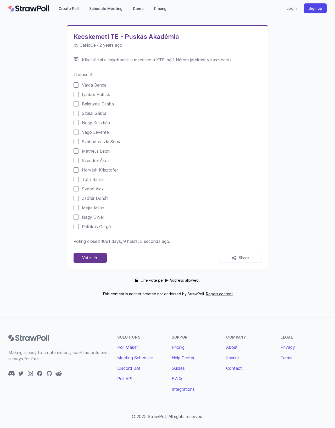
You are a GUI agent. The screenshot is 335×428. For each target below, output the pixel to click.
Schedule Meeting (105, 8)
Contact (234, 368)
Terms (286, 357)
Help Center (183, 357)
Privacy (288, 347)
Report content (219, 294)
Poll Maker (127, 347)
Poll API (124, 378)
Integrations (183, 389)
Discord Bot (129, 368)
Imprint (232, 357)
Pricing (160, 8)
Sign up (315, 8)
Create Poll (69, 8)
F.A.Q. (177, 378)
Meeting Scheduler (135, 357)
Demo (138, 8)
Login (292, 8)
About (232, 347)
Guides (178, 368)
